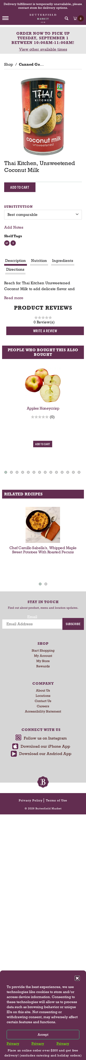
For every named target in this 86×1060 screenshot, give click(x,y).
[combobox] (43, 214)
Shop (8, 64)
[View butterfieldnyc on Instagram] (41, 738)
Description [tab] (15, 260)
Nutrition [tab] (39, 260)
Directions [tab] (15, 269)
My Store (43, 661)
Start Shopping (43, 650)
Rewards (43, 666)
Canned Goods (32, 64)
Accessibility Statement (43, 711)
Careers (43, 706)
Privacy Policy (31, 800)
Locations (43, 696)
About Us (43, 690)
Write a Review (45, 330)
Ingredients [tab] (62, 260)
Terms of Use (56, 800)
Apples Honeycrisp (43, 408)
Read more (13, 298)
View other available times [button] (43, 49)
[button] (77, 978)
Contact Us (43, 701)
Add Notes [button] (13, 227)
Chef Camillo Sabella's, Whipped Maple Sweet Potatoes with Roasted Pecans (43, 550)
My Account (43, 656)
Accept (43, 1035)
